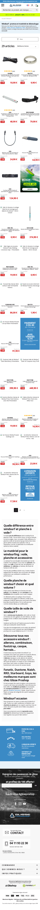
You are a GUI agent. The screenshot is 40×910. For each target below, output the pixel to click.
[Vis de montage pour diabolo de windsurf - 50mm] (10, 214)
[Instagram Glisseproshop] (20, 804)
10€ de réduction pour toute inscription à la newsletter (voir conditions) (20, 2)
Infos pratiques (12, 873)
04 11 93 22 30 (19, 843)
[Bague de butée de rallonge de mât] (30, 60)
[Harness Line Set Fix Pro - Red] (30, 442)
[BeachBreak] (30, 178)
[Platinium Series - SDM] (30, 214)
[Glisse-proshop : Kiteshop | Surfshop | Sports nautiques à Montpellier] (15, 5)
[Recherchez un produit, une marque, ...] (36, 10)
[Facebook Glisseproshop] (15, 804)
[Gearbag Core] (10, 442)
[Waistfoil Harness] (10, 291)
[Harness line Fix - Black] (10, 138)
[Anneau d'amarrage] (30, 291)
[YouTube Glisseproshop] (24, 804)
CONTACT (17, 833)
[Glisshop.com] (10, 885)
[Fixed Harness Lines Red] (10, 404)
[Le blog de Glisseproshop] (20, 815)
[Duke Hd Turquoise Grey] (30, 367)
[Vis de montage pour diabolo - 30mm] (30, 253)
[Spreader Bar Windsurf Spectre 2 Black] (10, 176)
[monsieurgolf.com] (29, 885)
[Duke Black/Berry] (10, 367)
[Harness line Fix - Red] (10, 480)
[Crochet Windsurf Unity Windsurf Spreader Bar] (30, 99)
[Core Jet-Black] (10, 329)
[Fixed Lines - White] (30, 404)
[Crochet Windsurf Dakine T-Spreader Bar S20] (10, 60)
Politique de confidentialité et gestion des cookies (26, 900)
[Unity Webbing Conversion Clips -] (10, 253)
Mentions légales (8, 899)
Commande (8, 865)
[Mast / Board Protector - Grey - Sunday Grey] (10, 99)
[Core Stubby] (30, 138)
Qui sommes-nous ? (13, 869)
